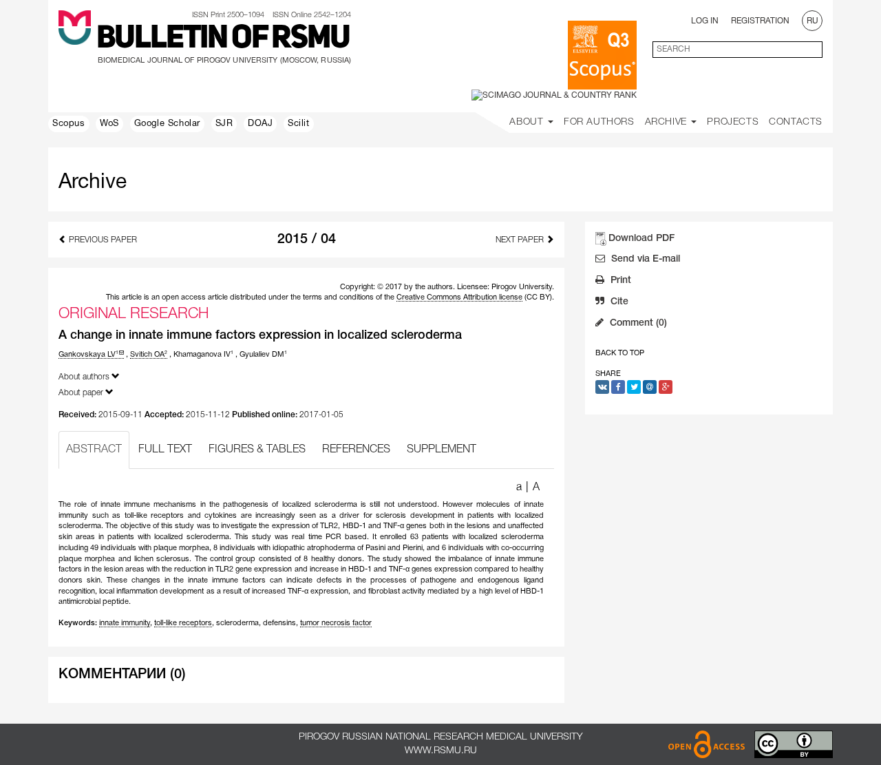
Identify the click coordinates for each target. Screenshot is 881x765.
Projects (732, 122)
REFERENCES (356, 449)
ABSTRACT (94, 449)
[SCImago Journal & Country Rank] (554, 95)
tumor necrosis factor (336, 623)
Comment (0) (637, 323)
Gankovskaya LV (88, 354)
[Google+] (665, 387)
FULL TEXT (165, 449)
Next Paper (521, 240)
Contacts (795, 122)
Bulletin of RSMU (223, 39)
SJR (224, 124)
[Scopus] (602, 55)
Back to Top (619, 353)
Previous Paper (102, 240)
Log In (705, 21)
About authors (85, 377)
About (527, 122)
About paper (82, 393)
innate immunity (124, 623)
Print (619, 280)
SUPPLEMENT (441, 449)
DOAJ (260, 124)
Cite (618, 301)
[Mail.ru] (650, 387)
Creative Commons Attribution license (459, 297)
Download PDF (641, 238)
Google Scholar (167, 124)
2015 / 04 (306, 239)
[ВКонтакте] (602, 387)
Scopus (68, 124)
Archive (667, 122)
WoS (109, 124)
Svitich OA (148, 354)
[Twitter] (634, 387)
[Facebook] (618, 387)
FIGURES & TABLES (257, 449)
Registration (760, 21)
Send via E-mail (644, 259)
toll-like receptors (183, 623)
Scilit (299, 124)
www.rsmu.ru (441, 750)
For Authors (599, 122)
